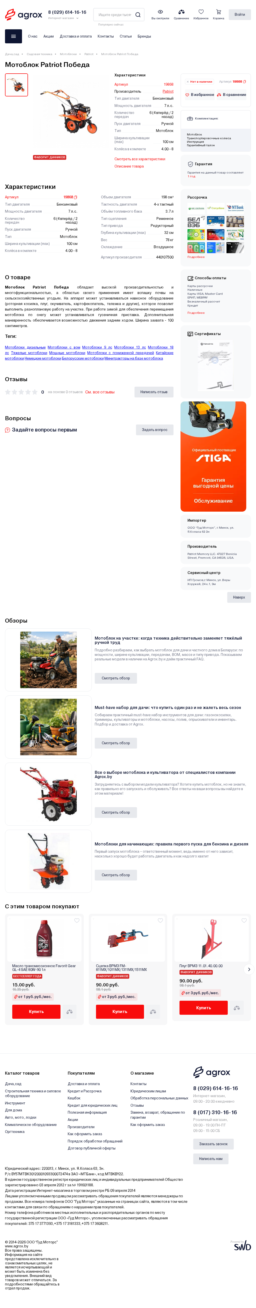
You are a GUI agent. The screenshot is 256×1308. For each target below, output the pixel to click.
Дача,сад (12, 54)
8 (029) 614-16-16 (215, 1088)
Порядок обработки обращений (95, 1141)
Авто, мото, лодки (20, 1117)
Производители (81, 1127)
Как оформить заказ (85, 1134)
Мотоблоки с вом (64, 347)
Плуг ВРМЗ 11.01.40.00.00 (201, 966)
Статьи (126, 36)
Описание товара (129, 166)
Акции (49, 36)
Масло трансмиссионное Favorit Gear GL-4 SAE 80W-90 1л (44, 968)
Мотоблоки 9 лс (97, 347)
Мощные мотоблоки (67, 353)
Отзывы (137, 1105)
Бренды (144, 36)
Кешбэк (74, 1098)
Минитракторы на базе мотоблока (133, 358)
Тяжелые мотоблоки (29, 353)
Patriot (89, 54)
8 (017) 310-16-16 (215, 1112)
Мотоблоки (68, 54)
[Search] (137, 14)
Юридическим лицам (148, 1091)
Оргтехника (14, 1132)
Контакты (106, 36)
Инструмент (15, 1103)
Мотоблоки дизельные (25, 347)
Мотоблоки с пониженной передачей (120, 353)
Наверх (239, 597)
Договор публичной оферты (92, 1148)
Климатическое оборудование (31, 1125)
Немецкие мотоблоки (43, 358)
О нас (33, 36)
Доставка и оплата (76, 36)
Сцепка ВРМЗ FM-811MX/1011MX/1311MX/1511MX (121, 968)
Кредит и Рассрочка (85, 1091)
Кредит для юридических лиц (93, 1105)
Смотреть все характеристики (139, 159)
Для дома (13, 1110)
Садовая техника (39, 54)
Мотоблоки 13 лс (130, 347)
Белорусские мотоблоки (83, 358)
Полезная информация (87, 1112)
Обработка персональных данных (159, 1098)
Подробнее (196, 313)
